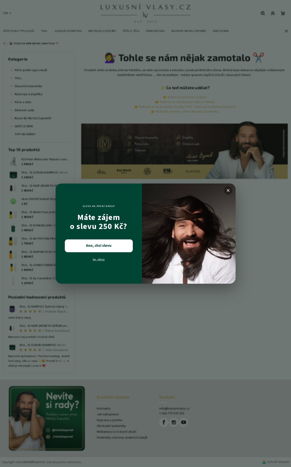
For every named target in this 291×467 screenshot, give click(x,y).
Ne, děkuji (99, 260)
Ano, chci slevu (98, 245)
